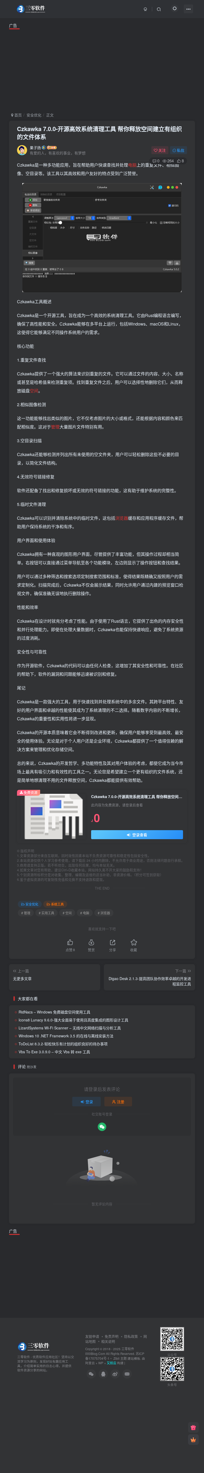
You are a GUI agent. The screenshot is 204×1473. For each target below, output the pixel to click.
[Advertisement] (102, 70)
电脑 (132, 165)
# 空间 (67, 913)
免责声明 (111, 1336)
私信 (180, 150)
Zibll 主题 (120, 1358)
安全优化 (34, 115)
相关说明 (108, 1341)
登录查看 (139, 834)
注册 (120, 1101)
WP (100, 1363)
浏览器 (121, 518)
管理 (55, 427)
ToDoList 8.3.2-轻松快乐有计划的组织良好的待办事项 (63, 1043)
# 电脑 (84, 913)
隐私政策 (131, 1336)
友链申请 (92, 1336)
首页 (17, 115)
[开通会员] (193, 1439)
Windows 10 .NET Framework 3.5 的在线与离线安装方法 (66, 1035)
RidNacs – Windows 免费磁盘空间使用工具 (54, 1012)
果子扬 (35, 147)
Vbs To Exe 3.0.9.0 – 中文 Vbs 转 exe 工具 (54, 1051)
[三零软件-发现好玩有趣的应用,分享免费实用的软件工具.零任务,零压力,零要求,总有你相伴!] (34, 1346)
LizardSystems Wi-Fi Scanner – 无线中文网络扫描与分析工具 (70, 1027)
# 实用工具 (46, 913)
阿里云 (90, 1363)
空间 (34, 391)
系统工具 (57, 904)
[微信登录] (102, 1127)
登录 (89, 1101)
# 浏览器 (104, 913)
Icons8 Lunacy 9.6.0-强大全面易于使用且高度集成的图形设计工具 (73, 1020)
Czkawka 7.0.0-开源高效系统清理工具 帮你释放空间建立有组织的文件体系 (99, 132)
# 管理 (25, 913)
